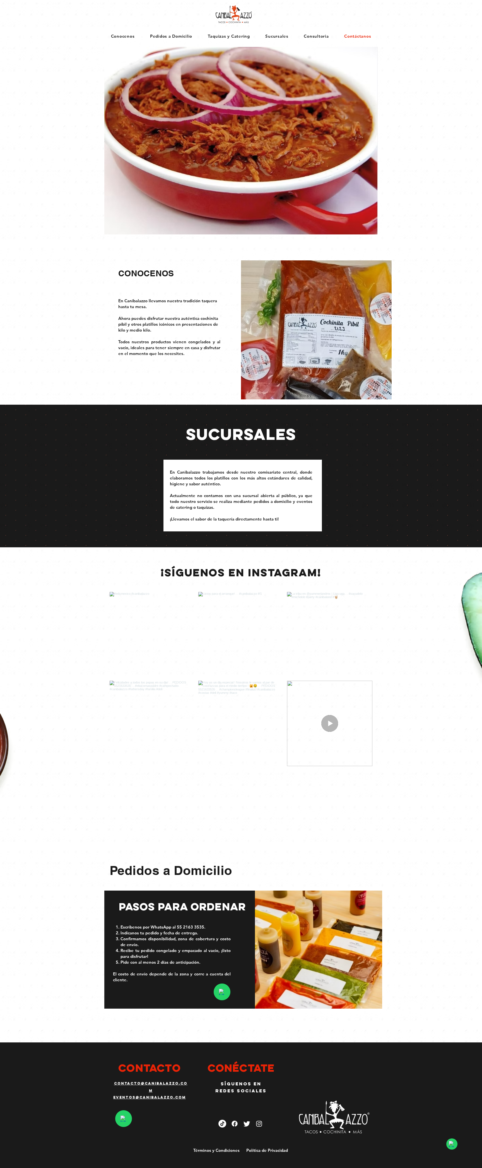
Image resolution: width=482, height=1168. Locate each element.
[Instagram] (259, 1124)
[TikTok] (222, 1124)
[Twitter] (247, 1124)
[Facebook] (234, 1124)
